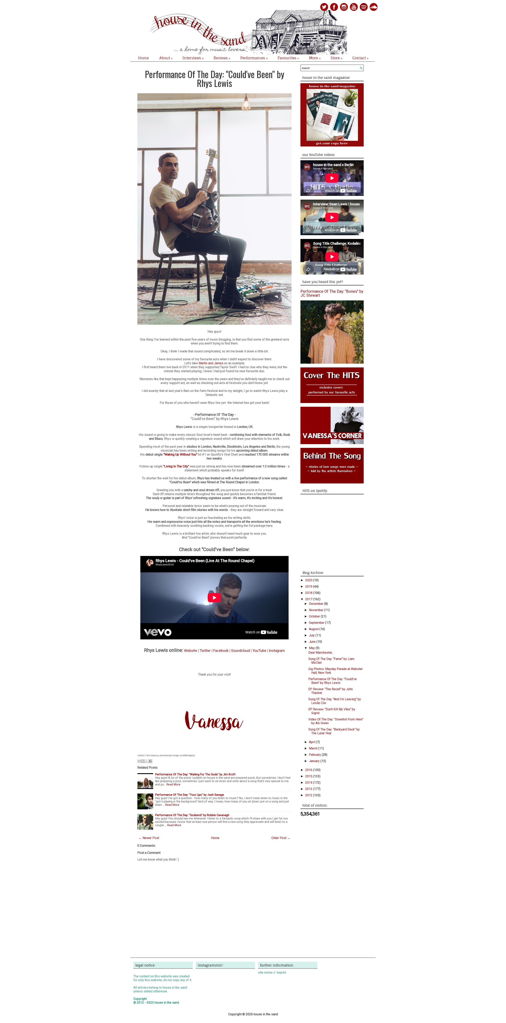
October (315, 616)
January (314, 761)
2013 (309, 789)
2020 (309, 580)
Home (143, 58)
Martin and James (211, 363)
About (166, 58)
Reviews (222, 58)
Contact (360, 58)
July (312, 635)
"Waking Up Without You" (180, 454)
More (315, 58)
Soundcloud (240, 650)
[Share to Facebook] (150, 761)
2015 (309, 776)
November (316, 610)
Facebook (220, 650)
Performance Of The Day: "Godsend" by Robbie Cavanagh (192, 815)
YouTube (259, 650)
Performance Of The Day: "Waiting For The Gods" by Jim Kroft (195, 774)
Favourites (288, 58)
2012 (309, 795)
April (312, 742)
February (315, 755)
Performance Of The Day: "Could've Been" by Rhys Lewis (214, 78)
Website (190, 650)
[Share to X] (147, 761)
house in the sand (167, 1002)
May (312, 648)
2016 (309, 770)
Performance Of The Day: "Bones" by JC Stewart (331, 293)
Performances (254, 58)
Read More (173, 784)
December (316, 604)
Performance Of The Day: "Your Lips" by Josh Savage (189, 795)
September (317, 623)
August (314, 629)
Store (336, 58)
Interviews (193, 58)
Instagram (277, 650)
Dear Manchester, (320, 652)
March (313, 748)
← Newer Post (149, 838)
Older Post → (280, 838)
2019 (309, 586)
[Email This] (139, 761)
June (312, 642)
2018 (309, 593)
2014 (309, 782)
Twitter (205, 650)
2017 (309, 599)
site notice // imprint (272, 972)
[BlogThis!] (143, 761)
